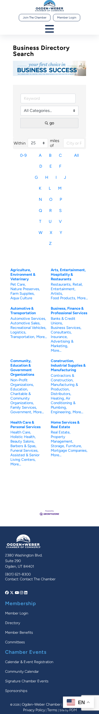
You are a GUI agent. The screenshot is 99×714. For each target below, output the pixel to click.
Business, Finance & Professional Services (69, 310)
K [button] (40, 188)
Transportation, (22, 336)
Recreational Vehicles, (28, 327)
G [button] (36, 177)
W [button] (40, 232)
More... (82, 298)
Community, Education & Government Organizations (22, 368)
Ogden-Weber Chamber (41, 704)
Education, (19, 389)
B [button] (50, 155)
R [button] (50, 210)
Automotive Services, (28, 318)
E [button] (51, 166)
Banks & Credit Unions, (63, 320)
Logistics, (18, 332)
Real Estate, (60, 432)
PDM (73, 710)
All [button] (76, 155)
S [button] (60, 210)
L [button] (50, 188)
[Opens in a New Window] (7, 592)
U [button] (50, 221)
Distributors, (61, 393)
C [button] (60, 155)
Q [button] (40, 210)
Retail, (77, 284)
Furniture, (74, 446)
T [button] (40, 221)
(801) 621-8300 (18, 574)
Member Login (66, 17)
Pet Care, (18, 284)
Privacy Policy (34, 710)
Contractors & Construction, (62, 377)
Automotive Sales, (25, 323)
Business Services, (66, 327)
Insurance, (59, 336)
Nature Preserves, (25, 289)
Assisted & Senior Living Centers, (25, 457)
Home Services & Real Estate (65, 424)
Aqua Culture (21, 298)
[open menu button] (49, 29)
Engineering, (61, 412)
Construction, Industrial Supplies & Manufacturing (68, 365)
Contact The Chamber (38, 579)
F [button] (60, 166)
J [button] (65, 177)
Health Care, (20, 432)
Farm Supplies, (22, 293)
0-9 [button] (23, 155)
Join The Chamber (34, 17)
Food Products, (63, 298)
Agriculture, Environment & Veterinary (22, 274)
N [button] (40, 199)
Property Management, (62, 439)
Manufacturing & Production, (64, 386)
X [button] (51, 232)
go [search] (52, 123)
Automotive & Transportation (23, 310)
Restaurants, (61, 284)
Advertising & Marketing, (62, 343)
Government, (21, 412)
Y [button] (61, 232)
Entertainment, (63, 289)
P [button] (61, 199)
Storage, (58, 446)
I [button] (56, 177)
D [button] (40, 166)
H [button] (46, 177)
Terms (52, 710)
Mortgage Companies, (69, 450)
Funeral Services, (24, 450)
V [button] (60, 221)
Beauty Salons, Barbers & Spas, (23, 443)
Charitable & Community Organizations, (22, 398)
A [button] (40, 155)
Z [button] (50, 243)
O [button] (50, 199)
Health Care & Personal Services (25, 424)
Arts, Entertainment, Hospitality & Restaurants (68, 274)
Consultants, (61, 332)
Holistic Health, (23, 436)
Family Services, (23, 407)
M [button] (60, 188)
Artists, (57, 293)
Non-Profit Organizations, (22, 382)
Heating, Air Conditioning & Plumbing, (63, 403)
